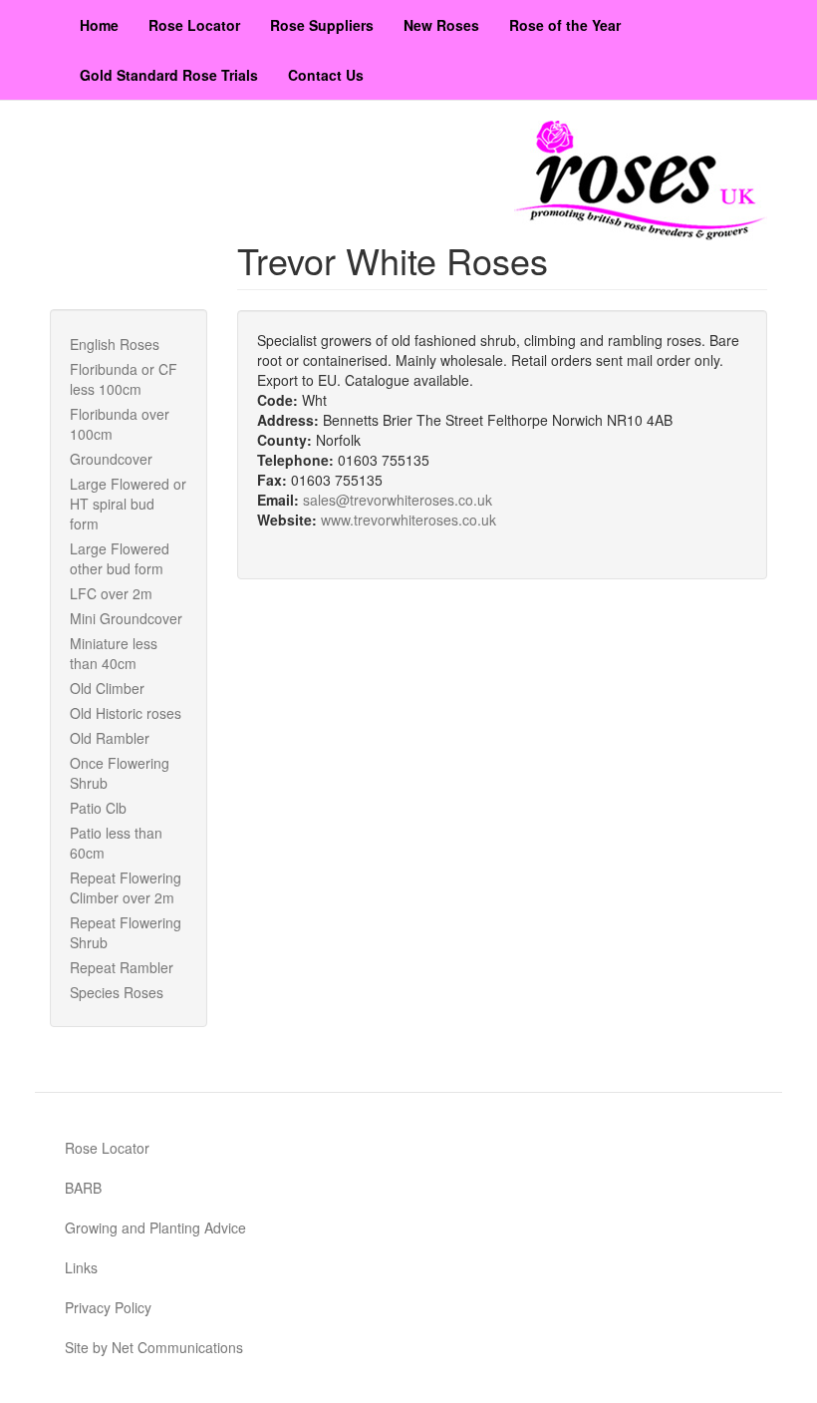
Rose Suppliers (322, 25)
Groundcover (111, 459)
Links (81, 1267)
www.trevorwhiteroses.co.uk (408, 519)
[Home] (640, 180)
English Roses (114, 344)
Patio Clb (98, 808)
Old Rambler (109, 738)
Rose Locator (194, 25)
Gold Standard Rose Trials (169, 75)
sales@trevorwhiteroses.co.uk (397, 500)
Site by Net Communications (154, 1347)
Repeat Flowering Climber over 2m (125, 887)
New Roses (441, 25)
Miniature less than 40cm (113, 653)
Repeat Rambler (121, 967)
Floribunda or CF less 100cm (123, 379)
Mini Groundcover (126, 618)
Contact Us (326, 75)
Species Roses (116, 992)
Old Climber (107, 688)
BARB (83, 1188)
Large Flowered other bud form (119, 558)
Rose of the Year (565, 25)
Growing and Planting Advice (155, 1227)
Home (99, 25)
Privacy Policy (108, 1307)
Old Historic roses (125, 713)
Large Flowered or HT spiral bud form (128, 503)
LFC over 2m (111, 593)
